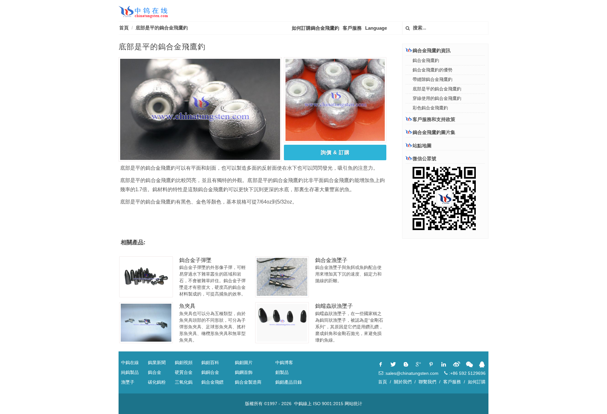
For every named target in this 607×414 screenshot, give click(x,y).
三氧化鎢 (184, 382)
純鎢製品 (130, 372)
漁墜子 (127, 382)
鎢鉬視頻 (184, 362)
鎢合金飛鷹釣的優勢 (432, 69)
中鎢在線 (130, 362)
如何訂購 (477, 381)
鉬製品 (282, 372)
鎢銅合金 (210, 372)
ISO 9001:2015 (328, 403)
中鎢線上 (303, 403)
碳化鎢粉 (157, 382)
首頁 (124, 27)
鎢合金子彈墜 (195, 260)
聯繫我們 (427, 381)
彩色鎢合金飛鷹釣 (430, 107)
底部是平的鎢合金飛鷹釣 (162, 27)
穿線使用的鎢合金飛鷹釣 (437, 98)
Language (376, 28)
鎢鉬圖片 (244, 362)
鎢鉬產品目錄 (288, 382)
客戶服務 (352, 28)
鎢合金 (154, 372)
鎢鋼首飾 (244, 372)
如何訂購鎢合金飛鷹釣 (315, 28)
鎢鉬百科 (210, 362)
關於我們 (403, 381)
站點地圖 (422, 145)
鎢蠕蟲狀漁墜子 (334, 306)
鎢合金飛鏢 (212, 382)
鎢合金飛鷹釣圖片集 (434, 132)
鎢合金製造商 (248, 382)
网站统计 (353, 403)
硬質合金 (184, 372)
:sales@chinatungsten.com (410, 373)
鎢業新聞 (157, 362)
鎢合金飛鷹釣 (426, 60)
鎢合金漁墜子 (331, 260)
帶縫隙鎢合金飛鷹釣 (432, 79)
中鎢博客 (284, 362)
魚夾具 (187, 306)
